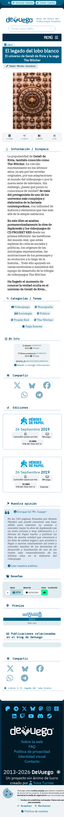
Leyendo (39, 139)
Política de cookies (36, 811)
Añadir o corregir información (33, 365)
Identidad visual (32, 756)
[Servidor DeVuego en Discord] (40, 716)
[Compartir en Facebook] (46, 385)
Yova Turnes (43, 782)
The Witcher (44, 320)
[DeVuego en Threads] (56, 708)
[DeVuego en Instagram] (48, 708)
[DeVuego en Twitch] (22, 716)
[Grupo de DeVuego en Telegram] (16, 708)
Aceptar (25, 805)
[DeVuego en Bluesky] (33, 708)
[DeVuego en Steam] (49, 716)
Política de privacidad (32, 751)
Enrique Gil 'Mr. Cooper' (32, 512)
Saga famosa (33, 326)
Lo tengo (9, 139)
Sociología (25, 313)
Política (44, 313)
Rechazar (44, 805)
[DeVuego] (32, 19)
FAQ (32, 746)
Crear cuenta (47, 3)
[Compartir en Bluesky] (32, 385)
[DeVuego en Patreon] (7, 708)
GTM (18, 592)
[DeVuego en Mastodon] (40, 708)
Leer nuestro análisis (24, 566)
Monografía (45, 307)
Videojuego (22, 307)
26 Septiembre (32, 429)
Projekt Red (21, 320)
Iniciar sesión (24, 3)
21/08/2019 (36, 346)
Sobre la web (32, 741)
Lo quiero (24, 139)
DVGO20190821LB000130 (37, 361)
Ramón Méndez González (22, 65)
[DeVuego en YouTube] (31, 716)
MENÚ (49, 37)
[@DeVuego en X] (24, 708)
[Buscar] (51, 28)
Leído (54, 139)
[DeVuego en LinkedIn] (14, 716)
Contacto (32, 761)
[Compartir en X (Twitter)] (17, 385)
